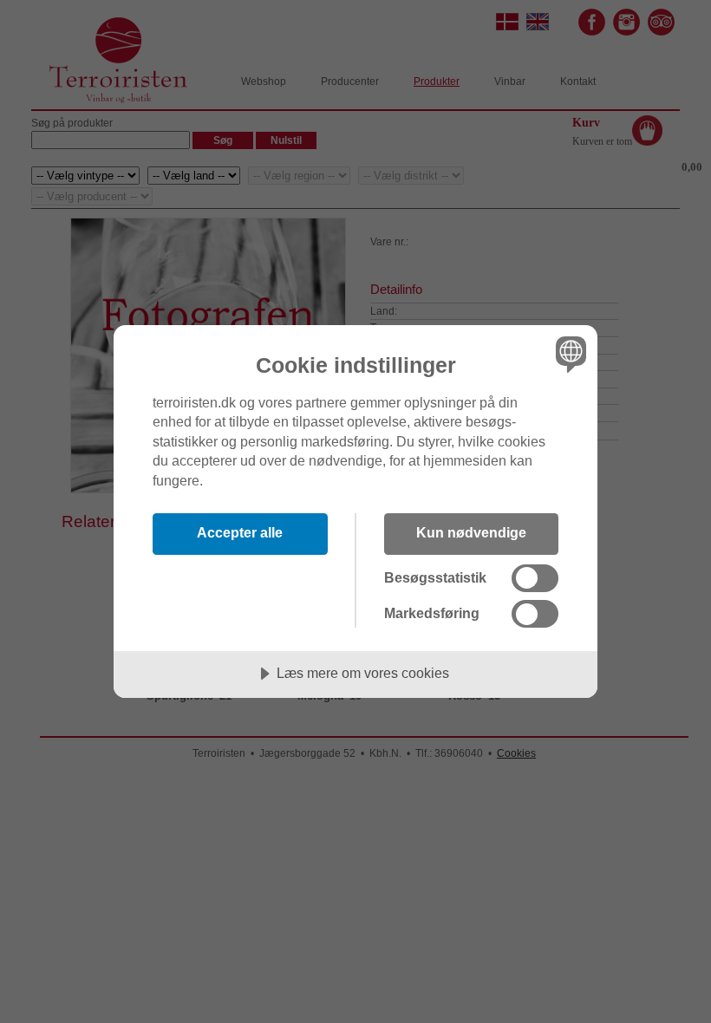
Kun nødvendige (471, 532)
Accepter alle (240, 532)
